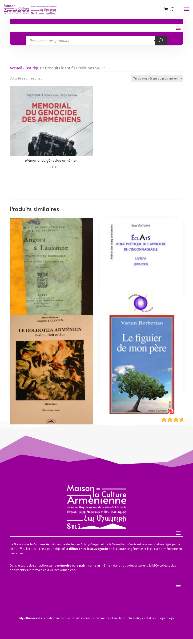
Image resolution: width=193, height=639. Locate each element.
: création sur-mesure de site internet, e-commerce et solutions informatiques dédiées (87, 618)
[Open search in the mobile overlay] (96, 40)
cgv (171, 618)
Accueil (16, 68)
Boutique (33, 68)
